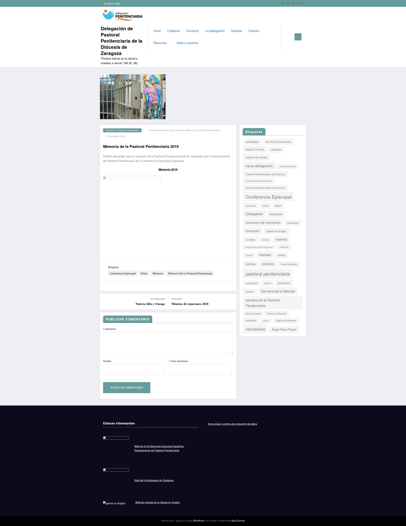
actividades (252, 142)
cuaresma (251, 205)
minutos (249, 255)
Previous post (158, 298)
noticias (250, 264)
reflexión (250, 291)
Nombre (107, 361)
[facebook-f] (283, 3)
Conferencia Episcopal (159, 130)
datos (172, 130)
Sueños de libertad (276, 313)
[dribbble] (293, 3)
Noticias (236, 30)
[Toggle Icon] (298, 36)
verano (266, 320)
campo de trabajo (257, 157)
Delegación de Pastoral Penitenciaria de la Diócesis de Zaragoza (121, 40)
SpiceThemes (238, 520)
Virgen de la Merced (286, 320)
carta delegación (259, 165)
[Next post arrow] (232, 301)
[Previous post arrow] (104, 301)
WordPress (198, 520)
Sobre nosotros (188, 42)
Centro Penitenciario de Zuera (259, 181)
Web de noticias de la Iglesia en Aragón (157, 502)
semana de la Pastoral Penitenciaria (263, 302)
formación (252, 231)
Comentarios (109, 329)
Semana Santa (253, 313)
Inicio (157, 30)
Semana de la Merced (278, 291)
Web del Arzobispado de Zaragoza (154, 480)
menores (284, 246)
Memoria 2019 (168, 169)
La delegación (215, 30)
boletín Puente (255, 149)
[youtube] (303, 3)
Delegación (254, 213)
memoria (181, 130)
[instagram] (298, 3)
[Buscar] (286, 36)
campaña (276, 149)
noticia (281, 255)
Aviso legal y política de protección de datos (232, 424)
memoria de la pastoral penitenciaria (203, 130)
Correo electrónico (178, 361)
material (281, 239)
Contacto (192, 30)
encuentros (293, 222)
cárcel (265, 205)
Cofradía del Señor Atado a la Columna (265, 187)
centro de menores (288, 166)
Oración (254, 30)
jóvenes (265, 239)
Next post (176, 298)
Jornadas (250, 239)
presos (267, 283)
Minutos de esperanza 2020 (189, 304)
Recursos (161, 42)
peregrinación (252, 283)
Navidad (265, 254)
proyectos (284, 283)
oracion (268, 263)
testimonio (251, 320)
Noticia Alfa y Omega (150, 304)
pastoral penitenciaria (268, 273)
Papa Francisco (289, 264)
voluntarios (255, 329)
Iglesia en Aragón (276, 231)
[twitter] (288, 3)
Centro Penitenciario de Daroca (265, 174)
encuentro (276, 214)
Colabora (173, 30)
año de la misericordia (278, 142)
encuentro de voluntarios (263, 222)
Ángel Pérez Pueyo (284, 329)
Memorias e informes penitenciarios (122, 130)
